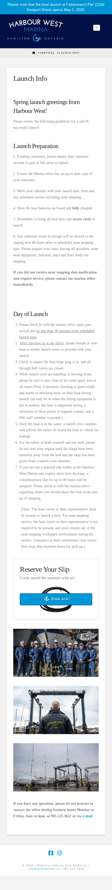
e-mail (87, 816)
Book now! (60, 598)
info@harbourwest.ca (44, 868)
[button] (96, 28)
